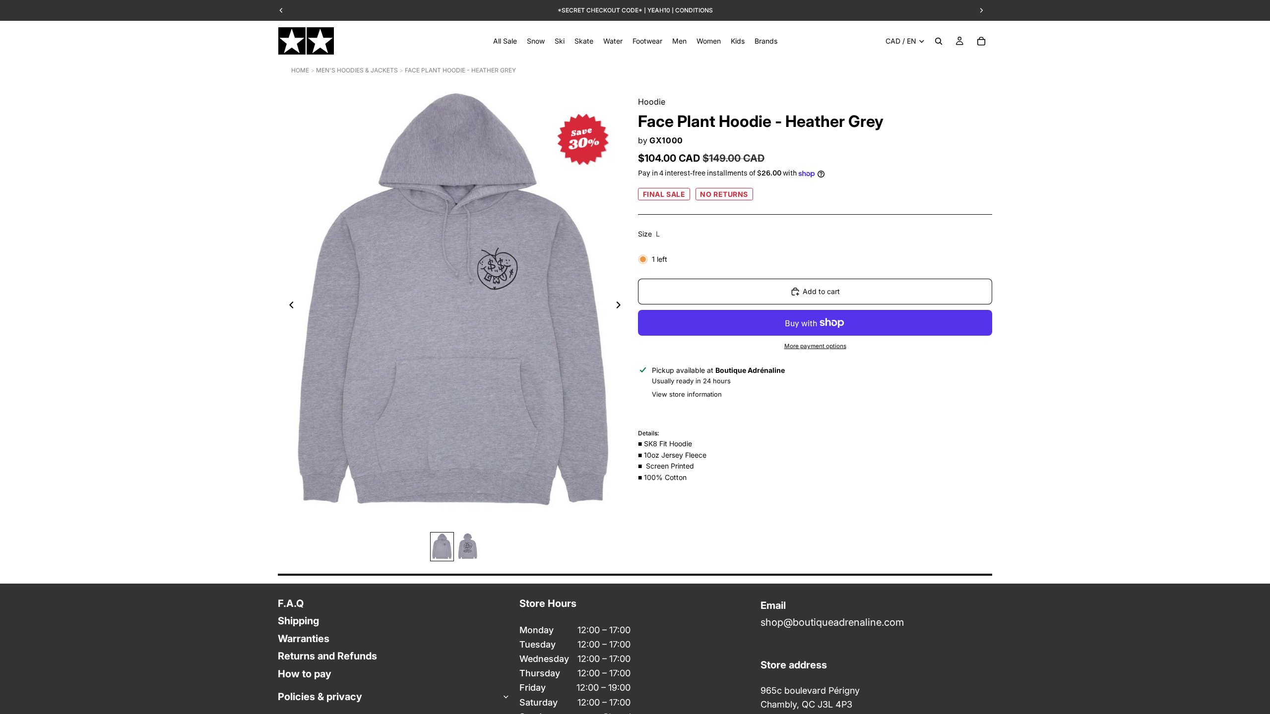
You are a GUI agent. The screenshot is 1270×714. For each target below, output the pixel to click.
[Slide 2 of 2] (468, 546)
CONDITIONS (694, 10)
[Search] (939, 41)
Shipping (298, 621)
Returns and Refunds (327, 656)
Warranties (303, 639)
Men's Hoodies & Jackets (357, 70)
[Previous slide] (289, 306)
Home (300, 70)
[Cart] (981, 41)
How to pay (304, 674)
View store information (687, 394)
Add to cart (821, 291)
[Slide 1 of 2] (442, 546)
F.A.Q (291, 603)
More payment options (815, 346)
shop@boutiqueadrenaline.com (832, 623)
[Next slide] (621, 306)
